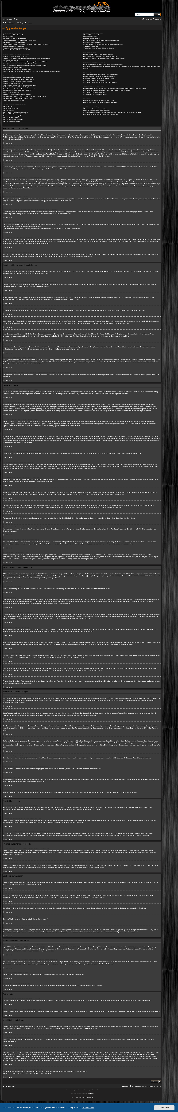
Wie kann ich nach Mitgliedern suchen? (94, 80)
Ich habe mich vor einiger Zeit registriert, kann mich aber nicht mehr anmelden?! (26, 44)
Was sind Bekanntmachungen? (12, 116)
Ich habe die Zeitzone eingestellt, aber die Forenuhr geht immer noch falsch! (25, 62)
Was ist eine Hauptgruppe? (91, 46)
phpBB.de (114, 323)
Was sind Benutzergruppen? (91, 38)
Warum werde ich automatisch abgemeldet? (15, 48)
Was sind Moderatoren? (90, 36)
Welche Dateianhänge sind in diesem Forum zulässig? (99, 100)
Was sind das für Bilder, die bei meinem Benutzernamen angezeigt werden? (25, 65)
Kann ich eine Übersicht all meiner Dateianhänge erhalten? (100, 102)
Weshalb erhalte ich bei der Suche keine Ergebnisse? (99, 76)
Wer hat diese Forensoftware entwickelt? (95, 109)
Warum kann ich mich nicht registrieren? (14, 38)
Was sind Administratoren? (91, 35)
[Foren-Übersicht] (81, 7)
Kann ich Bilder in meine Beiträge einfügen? (15, 112)
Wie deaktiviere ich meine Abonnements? (95, 94)
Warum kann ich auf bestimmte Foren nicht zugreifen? (19, 89)
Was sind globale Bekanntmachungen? (14, 114)
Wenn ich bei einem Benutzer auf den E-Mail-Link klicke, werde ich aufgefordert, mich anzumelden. (32, 71)
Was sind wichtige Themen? (11, 117)
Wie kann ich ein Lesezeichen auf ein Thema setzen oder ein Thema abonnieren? (107, 90)
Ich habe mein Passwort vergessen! (13, 46)
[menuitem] (15, 19)
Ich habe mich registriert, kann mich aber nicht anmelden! (19, 40)
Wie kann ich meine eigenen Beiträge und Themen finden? (100, 82)
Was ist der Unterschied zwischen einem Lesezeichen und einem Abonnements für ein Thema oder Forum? (114, 88)
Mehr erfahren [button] (88, 1108)
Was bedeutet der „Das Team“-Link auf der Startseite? (99, 48)
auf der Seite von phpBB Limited (43, 1028)
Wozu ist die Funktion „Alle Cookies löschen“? (16, 50)
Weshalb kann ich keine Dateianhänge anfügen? (17, 90)
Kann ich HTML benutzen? (10, 108)
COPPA (110, 180)
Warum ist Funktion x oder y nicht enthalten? (96, 110)
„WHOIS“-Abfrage (149, 1052)
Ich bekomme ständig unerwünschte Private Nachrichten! (100, 56)
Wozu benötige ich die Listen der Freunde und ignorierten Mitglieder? (103, 64)
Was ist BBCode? (8, 106)
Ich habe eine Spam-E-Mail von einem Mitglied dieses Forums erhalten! (104, 58)
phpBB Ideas (96, 1039)
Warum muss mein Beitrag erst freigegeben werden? (18, 98)
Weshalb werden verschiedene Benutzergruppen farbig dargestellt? (103, 44)
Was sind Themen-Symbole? (11, 121)
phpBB (75, 1090)
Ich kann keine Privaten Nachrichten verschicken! (98, 54)
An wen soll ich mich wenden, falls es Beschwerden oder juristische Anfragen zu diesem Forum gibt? (112, 112)
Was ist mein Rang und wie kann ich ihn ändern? (17, 69)
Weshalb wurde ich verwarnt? (11, 92)
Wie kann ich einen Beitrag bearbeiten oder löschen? (18, 79)
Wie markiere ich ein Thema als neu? (13, 100)
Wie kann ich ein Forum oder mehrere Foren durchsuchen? (100, 74)
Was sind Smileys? (8, 110)
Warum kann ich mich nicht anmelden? (14, 42)
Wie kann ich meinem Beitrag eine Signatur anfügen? (18, 81)
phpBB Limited (100, 323)
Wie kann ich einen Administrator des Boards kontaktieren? (100, 114)
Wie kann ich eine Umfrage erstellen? (14, 83)
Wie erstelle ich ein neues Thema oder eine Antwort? (18, 77)
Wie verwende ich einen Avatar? (12, 67)
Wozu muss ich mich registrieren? (13, 35)
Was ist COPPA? (8, 36)
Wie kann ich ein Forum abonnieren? (94, 92)
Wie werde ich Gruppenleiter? (92, 42)
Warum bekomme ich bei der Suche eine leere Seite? (98, 78)
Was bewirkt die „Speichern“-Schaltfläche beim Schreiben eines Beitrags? (24, 96)
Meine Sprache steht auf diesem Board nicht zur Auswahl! (20, 64)
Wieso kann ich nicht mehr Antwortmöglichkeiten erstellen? (20, 85)
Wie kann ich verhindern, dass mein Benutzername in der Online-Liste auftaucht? (26, 58)
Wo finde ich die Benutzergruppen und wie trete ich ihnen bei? (101, 40)
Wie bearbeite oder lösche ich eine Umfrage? (16, 87)
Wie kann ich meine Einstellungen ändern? (15, 56)
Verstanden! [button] (164, 1108)
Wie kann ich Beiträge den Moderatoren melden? (17, 94)
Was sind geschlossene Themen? (13, 119)
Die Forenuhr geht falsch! (10, 60)
